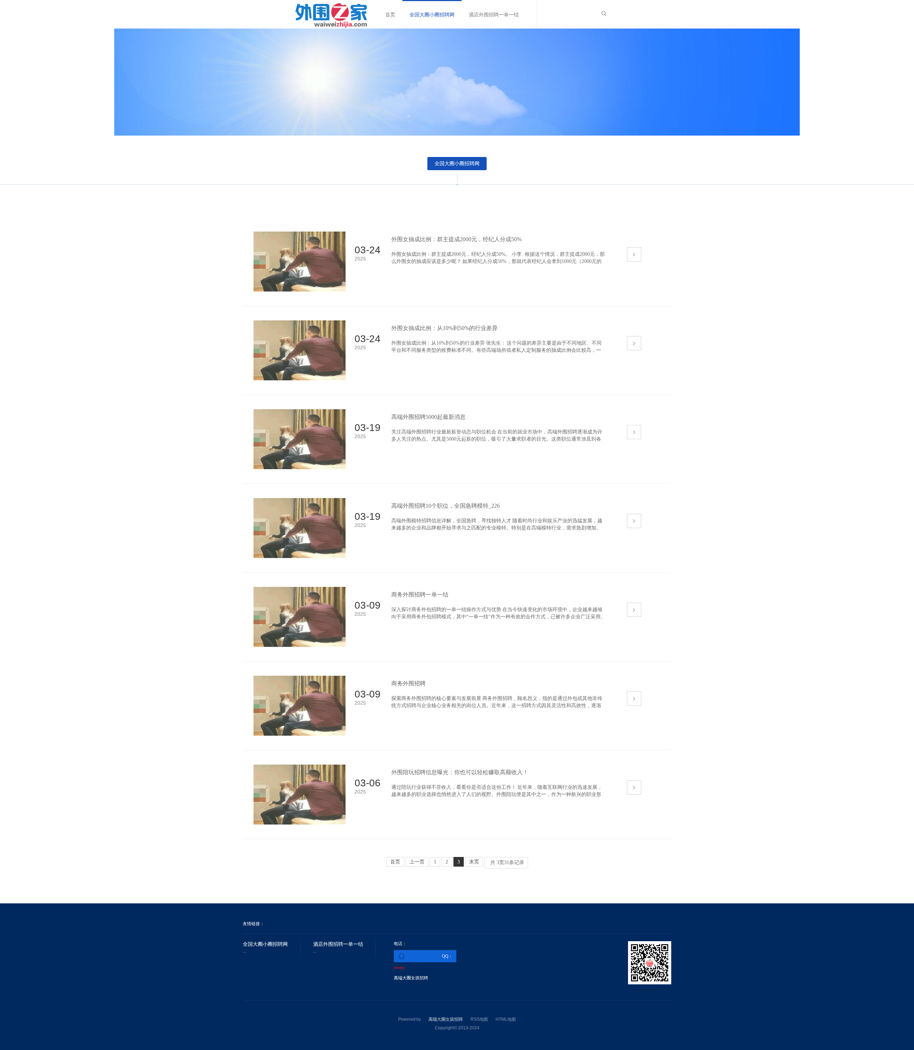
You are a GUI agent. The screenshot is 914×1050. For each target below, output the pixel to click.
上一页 (417, 861)
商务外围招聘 (408, 683)
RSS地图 (479, 1019)
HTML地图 (506, 1019)
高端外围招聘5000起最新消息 (428, 417)
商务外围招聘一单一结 (419, 595)
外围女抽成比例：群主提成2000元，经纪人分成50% (456, 239)
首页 (390, 14)
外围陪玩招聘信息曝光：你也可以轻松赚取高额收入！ (459, 772)
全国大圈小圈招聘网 (432, 14)
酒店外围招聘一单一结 (494, 14)
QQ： (447, 956)
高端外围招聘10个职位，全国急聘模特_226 (445, 506)
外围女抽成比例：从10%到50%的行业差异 (444, 328)
